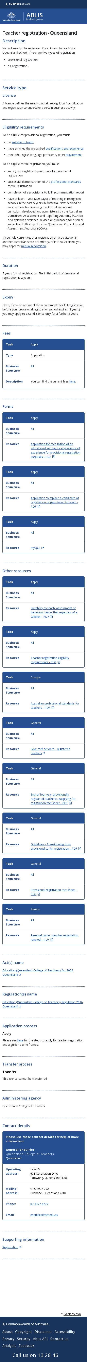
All (32, 366)
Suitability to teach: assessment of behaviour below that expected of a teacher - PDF (54, 612)
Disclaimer (43, 1331)
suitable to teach (23, 142)
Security (24, 1339)
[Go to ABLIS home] (22, 16)
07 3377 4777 (39, 1204)
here (72, 381)
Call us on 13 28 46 (35, 1355)
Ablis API (40, 1339)
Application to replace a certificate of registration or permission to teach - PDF (55, 502)
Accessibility (65, 1331)
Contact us (59, 1339)
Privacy (8, 1339)
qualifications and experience (65, 148)
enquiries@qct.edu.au (44, 1215)
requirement (74, 155)
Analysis (9, 1345)
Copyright (23, 1331)
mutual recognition (33, 246)
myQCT (37, 548)
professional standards (66, 182)
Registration (11, 1247)
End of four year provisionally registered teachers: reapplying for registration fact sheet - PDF (53, 799)
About (7, 1331)
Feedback (27, 1345)
